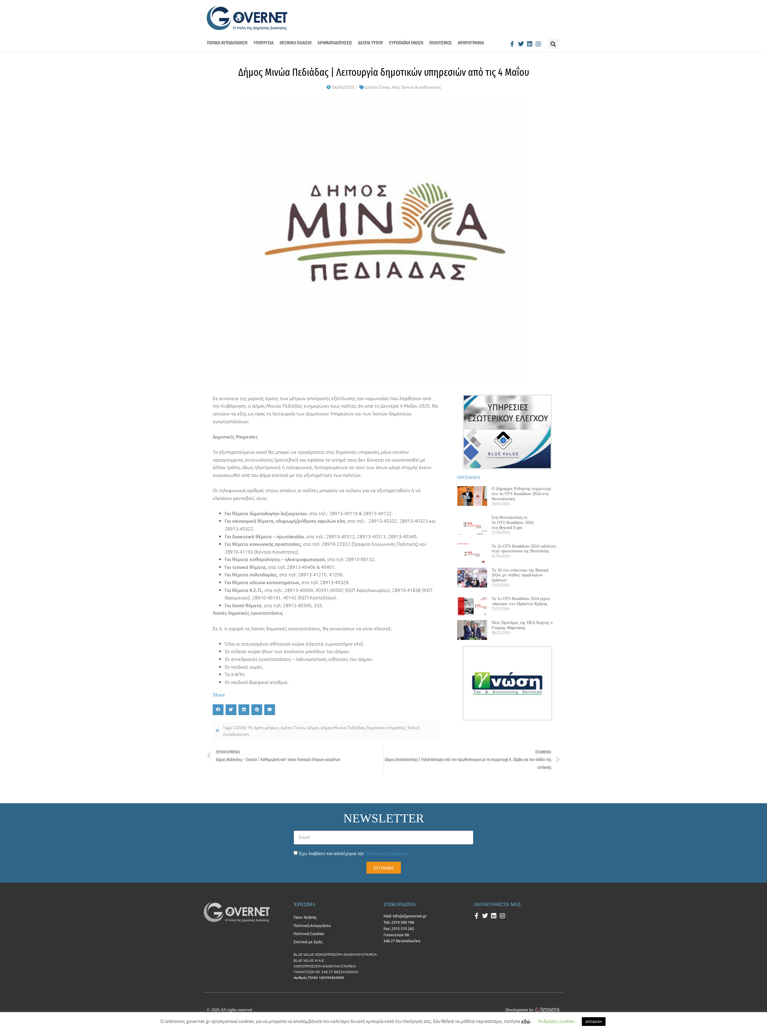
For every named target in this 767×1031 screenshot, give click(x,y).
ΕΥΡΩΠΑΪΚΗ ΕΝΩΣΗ (406, 43)
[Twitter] (521, 44)
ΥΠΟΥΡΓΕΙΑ (263, 43)
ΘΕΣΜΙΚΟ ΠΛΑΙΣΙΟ (296, 43)
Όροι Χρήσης (305, 917)
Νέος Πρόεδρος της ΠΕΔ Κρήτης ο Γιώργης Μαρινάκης (522, 625)
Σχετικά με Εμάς (308, 941)
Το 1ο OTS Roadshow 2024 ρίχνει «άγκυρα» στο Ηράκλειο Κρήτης (521, 601)
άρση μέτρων (266, 727)
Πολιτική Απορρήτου (312, 925)
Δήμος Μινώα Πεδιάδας (343, 727)
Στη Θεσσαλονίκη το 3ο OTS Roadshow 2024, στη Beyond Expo (513, 522)
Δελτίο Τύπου (293, 727)
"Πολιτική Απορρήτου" (387, 853)
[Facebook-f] (512, 44)
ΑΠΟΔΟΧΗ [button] (593, 1021)
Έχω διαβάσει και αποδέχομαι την (354, 853)
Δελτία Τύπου (377, 87)
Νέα (395, 87)
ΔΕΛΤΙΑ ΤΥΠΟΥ (370, 43)
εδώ (525, 1021)
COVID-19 (242, 727)
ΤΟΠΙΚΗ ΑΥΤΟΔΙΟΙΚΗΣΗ (227, 43)
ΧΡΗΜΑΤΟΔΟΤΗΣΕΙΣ (335, 43)
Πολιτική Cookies (309, 933)
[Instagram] (538, 44)
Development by (519, 1009)
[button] (553, 44)
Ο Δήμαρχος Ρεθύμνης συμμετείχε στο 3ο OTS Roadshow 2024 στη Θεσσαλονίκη (521, 493)
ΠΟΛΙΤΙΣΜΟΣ (440, 43)
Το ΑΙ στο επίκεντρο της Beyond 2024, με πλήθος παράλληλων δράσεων (520, 575)
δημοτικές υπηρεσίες (385, 727)
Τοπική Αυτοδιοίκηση (421, 87)
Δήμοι (313, 727)
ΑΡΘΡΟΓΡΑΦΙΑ (471, 43)
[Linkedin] (529, 44)
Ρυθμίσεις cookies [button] (556, 1021)
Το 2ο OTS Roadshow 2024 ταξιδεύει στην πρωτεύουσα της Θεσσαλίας (524, 549)
